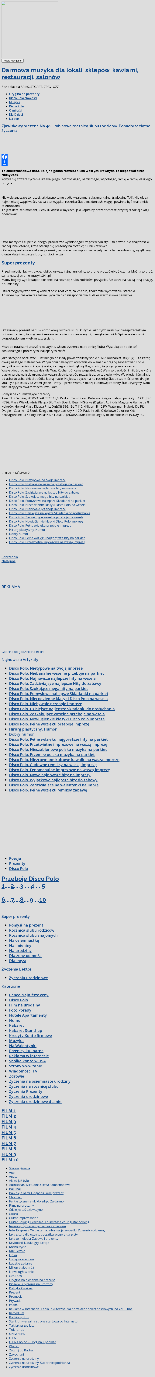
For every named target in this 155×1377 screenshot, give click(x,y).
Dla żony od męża (25, 955)
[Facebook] (77, 157)
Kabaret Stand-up (25, 1030)
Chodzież (15, 1197)
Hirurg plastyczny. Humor (27, 530)
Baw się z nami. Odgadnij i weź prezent (36, 1193)
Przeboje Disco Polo (30, 878)
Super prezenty (18, 263)
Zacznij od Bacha (21, 1350)
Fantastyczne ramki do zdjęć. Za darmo (36, 1201)
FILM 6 (9, 1138)
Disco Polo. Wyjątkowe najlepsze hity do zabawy (53, 779)
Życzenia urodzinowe (28, 977)
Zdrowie (16, 1076)
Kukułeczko (17, 1251)
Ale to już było (19, 1181)
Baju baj (15, 1189)
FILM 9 (9, 1154)
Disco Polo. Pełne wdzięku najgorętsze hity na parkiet (47, 538)
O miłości (15, 110)
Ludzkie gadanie (20, 1263)
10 (42, 899)
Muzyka (14, 102)
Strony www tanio (25, 1066)
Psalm (13, 1305)
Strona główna (19, 1168)
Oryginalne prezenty (24, 94)
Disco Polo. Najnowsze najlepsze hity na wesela (42, 488)
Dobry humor (18, 534)
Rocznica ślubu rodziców (31, 930)
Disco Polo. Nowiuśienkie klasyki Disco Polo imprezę (46, 521)
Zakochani (16, 1354)
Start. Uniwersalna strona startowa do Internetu (43, 1321)
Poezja (15, 858)
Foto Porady (20, 1010)
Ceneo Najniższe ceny (29, 994)
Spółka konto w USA (27, 1060)
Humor (15, 1020)
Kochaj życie (17, 1247)
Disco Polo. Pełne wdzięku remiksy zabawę (48, 790)
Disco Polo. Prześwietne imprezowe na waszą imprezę (47, 542)
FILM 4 (9, 1127)
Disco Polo (16, 106)
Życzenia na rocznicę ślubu (34, 1086)
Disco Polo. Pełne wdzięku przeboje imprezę (40, 525)
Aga (12, 1172)
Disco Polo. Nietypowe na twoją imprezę (37, 480)
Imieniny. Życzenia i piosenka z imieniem (37, 1226)
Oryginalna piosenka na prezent (32, 1280)
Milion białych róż (21, 1267)
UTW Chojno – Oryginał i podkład (32, 1342)
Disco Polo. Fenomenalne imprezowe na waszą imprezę (59, 769)
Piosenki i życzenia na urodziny (31, 1284)
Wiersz (14, 1346)
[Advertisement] (70, 144)
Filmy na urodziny (21, 1205)
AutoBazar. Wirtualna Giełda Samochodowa (39, 1185)
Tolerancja (16, 1330)
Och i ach (15, 1276)
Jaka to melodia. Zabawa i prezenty (33, 1238)
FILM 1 (9, 1110)
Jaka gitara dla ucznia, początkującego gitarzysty (43, 1234)
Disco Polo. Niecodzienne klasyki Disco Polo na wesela (47, 505)
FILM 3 (9, 1121)
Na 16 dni (37, 652)
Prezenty (17, 863)
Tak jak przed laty (21, 1325)
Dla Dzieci (16, 114)
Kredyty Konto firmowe (30, 1035)
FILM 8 (9, 1148)
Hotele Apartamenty (28, 1015)
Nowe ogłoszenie (21, 1272)
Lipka (13, 1255)
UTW (12, 1338)
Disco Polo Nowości (23, 98)
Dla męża (17, 960)
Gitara (13, 1214)
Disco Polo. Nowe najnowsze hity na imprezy (50, 774)
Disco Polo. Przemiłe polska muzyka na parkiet (52, 754)
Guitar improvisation (23, 1218)
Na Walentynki (22, 1045)
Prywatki (15, 1301)
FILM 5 (9, 1132)
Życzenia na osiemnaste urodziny (40, 1081)
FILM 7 (9, 1143)
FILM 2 (9, 1116)
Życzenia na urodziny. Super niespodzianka (39, 1363)
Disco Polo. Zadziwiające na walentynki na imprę (54, 785)
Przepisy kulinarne (26, 1050)
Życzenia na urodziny (24, 1358)
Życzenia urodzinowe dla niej (35, 1101)
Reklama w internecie (29, 1055)
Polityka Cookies (21, 1288)
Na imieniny (20, 945)
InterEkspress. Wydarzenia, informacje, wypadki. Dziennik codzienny (57, 1230)
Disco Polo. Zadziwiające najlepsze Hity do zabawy (44, 492)
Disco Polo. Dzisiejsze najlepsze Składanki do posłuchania (49, 513)
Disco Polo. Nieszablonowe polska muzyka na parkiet (58, 749)
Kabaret (16, 1025)
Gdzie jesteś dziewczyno (26, 1210)
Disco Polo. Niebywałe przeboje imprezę (37, 509)
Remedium (16, 1313)
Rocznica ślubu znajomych (33, 935)
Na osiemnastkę (24, 940)
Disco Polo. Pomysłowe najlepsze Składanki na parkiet (47, 501)
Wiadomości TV (23, 1071)
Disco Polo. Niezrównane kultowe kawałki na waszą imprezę (64, 759)
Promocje (15, 1296)
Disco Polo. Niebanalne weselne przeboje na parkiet (46, 484)
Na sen (14, 119)
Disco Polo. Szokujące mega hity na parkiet (39, 496)
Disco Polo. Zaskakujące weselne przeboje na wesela (46, 517)
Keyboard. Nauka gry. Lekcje (29, 1243)
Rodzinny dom (19, 1317)
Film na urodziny (24, 1005)
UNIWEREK (17, 1334)
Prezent (14, 1292)
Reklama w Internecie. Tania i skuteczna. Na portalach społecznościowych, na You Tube (71, 1309)
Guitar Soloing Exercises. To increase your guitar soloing (49, 1222)
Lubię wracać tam (21, 1259)
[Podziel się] (77, 163)
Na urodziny (20, 950)
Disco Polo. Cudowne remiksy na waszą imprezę (53, 764)
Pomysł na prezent (26, 925)
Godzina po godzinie (16, 652)
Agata (13, 1176)
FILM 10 (10, 1159)
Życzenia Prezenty (25, 1091)
